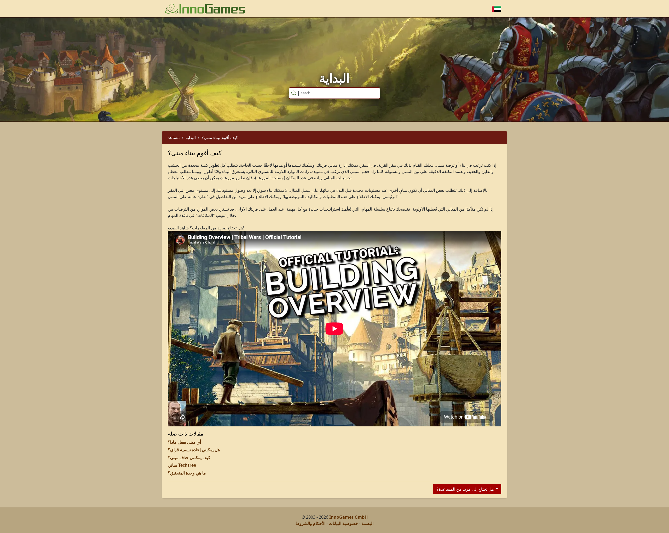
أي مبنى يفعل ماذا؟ (184, 442)
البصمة (367, 523)
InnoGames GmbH (348, 517)
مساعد (174, 137)
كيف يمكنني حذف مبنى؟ (189, 457)
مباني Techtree (182, 465)
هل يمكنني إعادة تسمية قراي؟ (194, 450)
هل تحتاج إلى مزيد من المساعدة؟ (465, 489)
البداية (191, 137)
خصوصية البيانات (343, 523)
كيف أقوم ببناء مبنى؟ (219, 137)
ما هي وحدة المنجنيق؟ (187, 473)
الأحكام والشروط (310, 523)
